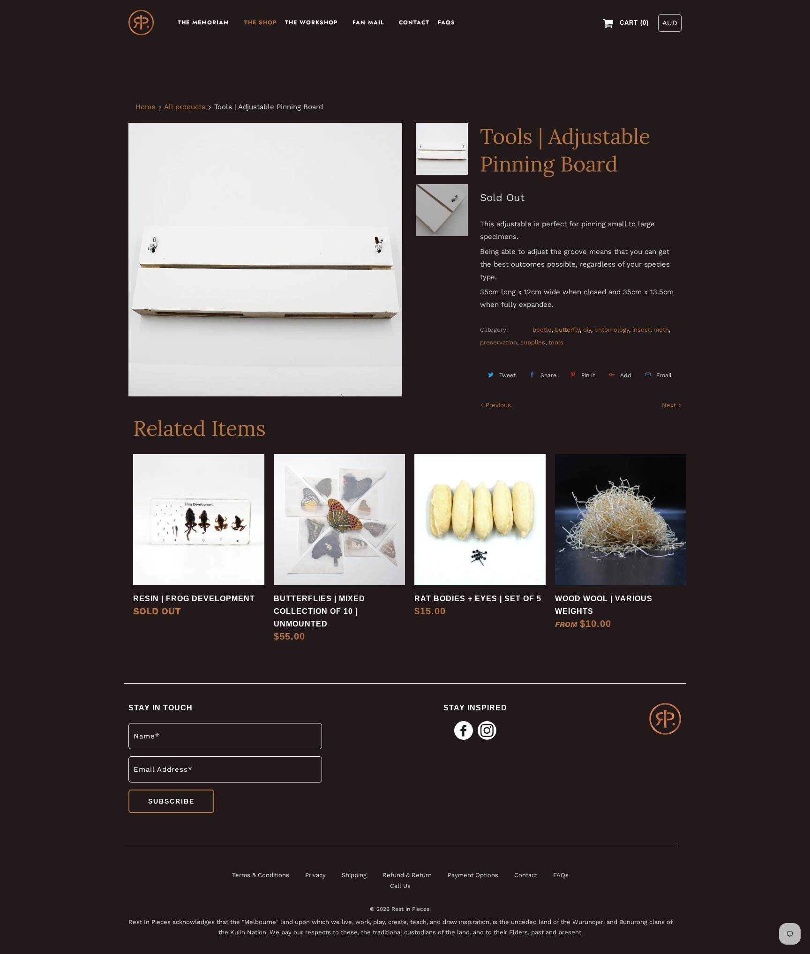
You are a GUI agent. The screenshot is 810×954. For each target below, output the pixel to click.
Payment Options (473, 875)
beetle (542, 329)
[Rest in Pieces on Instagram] (487, 731)
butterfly (567, 329)
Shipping (355, 875)
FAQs (446, 22)
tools (555, 342)
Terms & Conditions (260, 875)
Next (670, 405)
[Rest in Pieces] (141, 22)
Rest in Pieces (410, 909)
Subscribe (171, 801)
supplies (532, 342)
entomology (611, 329)
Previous (497, 405)
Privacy (316, 875)
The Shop (260, 22)
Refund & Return (407, 875)
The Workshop (311, 22)
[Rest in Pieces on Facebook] (463, 731)
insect (641, 329)
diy (587, 329)
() (634, 22)
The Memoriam (203, 22)
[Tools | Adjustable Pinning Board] (265, 259)
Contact (414, 22)
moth (661, 329)
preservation (498, 342)
